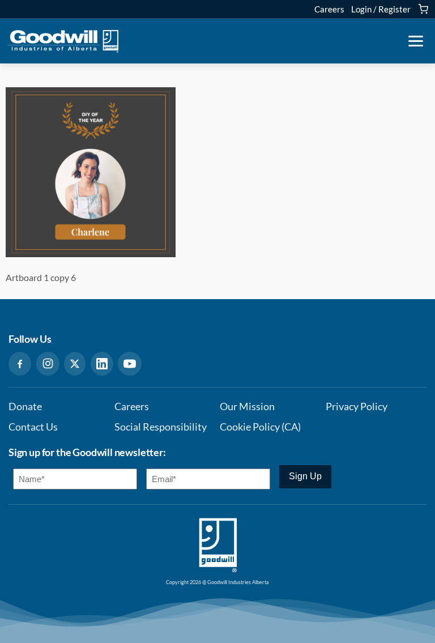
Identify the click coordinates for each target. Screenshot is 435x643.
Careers (329, 9)
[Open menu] (415, 41)
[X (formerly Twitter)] (75, 364)
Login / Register (381, 9)
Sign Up (305, 476)
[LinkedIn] (102, 364)
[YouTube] (130, 364)
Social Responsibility (160, 427)
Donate (25, 406)
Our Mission (247, 406)
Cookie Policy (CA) (260, 427)
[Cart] (423, 9)
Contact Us (33, 427)
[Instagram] (47, 364)
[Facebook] (19, 364)
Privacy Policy (356, 406)
